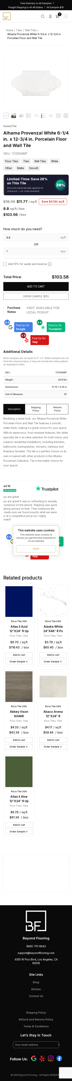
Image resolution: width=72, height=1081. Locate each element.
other (8, 168)
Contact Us (36, 996)
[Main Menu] (65, 16)
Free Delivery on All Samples (36, 3)
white (54, 161)
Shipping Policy (36, 1012)
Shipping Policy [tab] (36, 409)
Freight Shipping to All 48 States (25, 7)
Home (9, 30)
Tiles (19, 30)
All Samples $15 (55, 7)
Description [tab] (14, 409)
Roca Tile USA (19, 621)
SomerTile (10, 126)
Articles (36, 989)
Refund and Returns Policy (36, 1019)
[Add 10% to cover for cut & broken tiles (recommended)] (50, 264)
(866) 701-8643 (36, 946)
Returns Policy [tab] (57, 409)
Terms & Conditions (36, 1026)
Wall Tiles (31, 30)
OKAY (36, 548)
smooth (33, 168)
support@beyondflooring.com (36, 952)
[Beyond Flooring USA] (7, 16)
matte (20, 168)
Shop (36, 982)
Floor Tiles (11, 161)
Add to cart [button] (19, 654)
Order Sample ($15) (36, 296)
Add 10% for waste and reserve (27, 264)
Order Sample (17, 661)
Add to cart (36, 286)
